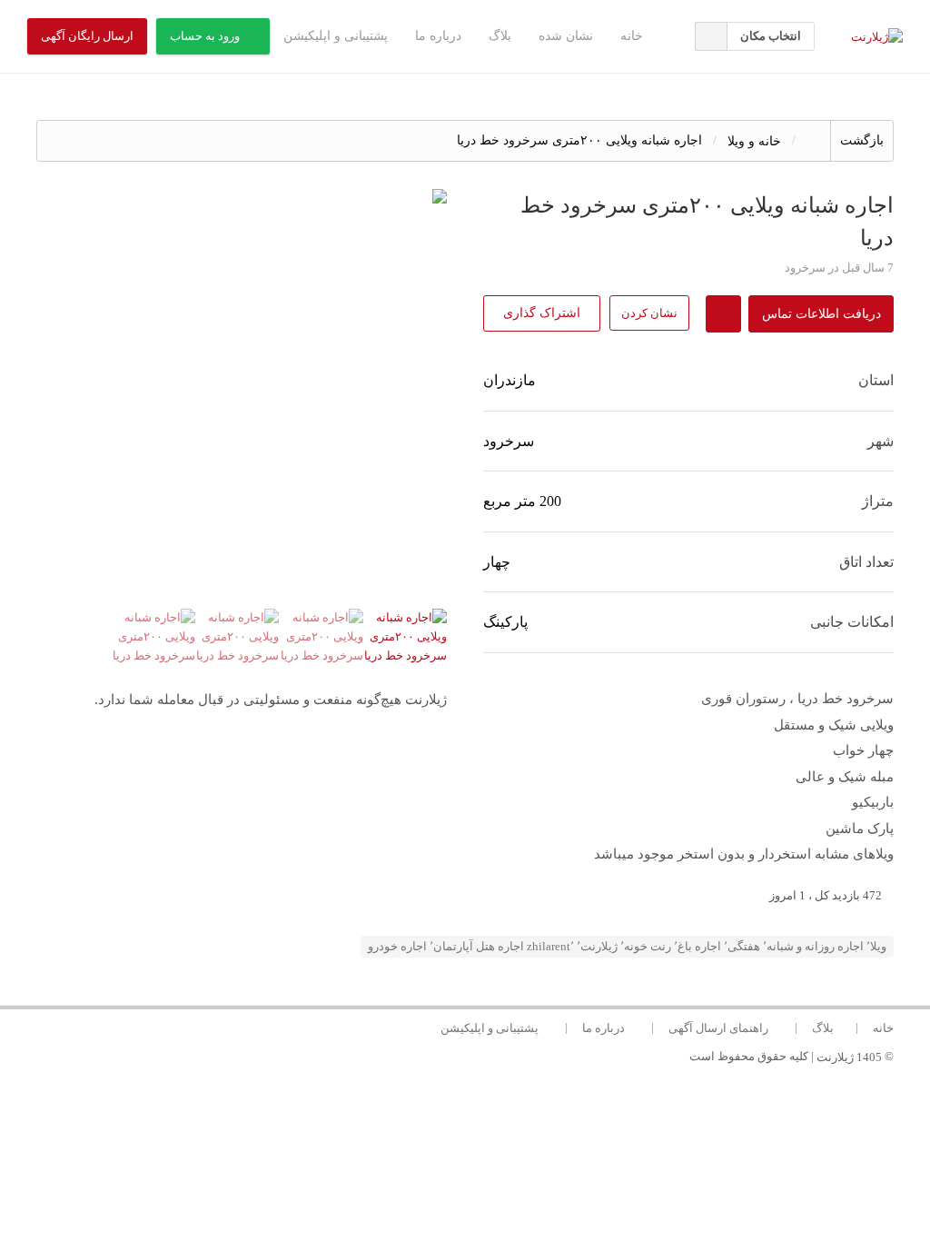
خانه (631, 36)
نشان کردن (649, 313)
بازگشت (862, 140)
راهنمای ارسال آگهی (718, 1028)
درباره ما (438, 36)
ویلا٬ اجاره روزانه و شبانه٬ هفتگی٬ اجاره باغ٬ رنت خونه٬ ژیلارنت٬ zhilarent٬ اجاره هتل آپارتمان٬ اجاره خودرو (627, 946)
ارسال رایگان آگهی (87, 36)
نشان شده (566, 36)
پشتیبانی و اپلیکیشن (335, 36)
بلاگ (500, 36)
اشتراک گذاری (541, 313)
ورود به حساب (205, 36)
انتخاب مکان (770, 36)
